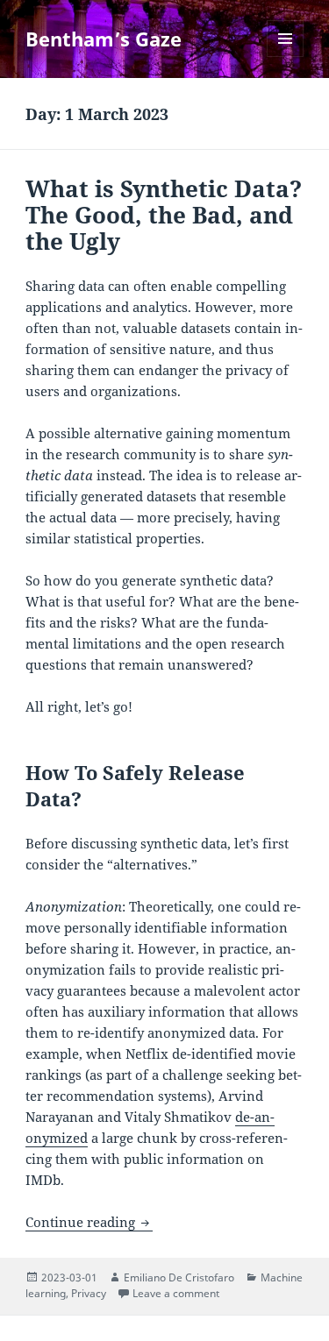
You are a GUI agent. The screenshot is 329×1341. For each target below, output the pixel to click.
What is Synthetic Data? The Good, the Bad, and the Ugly (163, 215)
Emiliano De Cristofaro (179, 1277)
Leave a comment (175, 1293)
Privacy (88, 1293)
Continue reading (89, 1222)
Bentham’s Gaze (103, 38)
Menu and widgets (286, 56)
